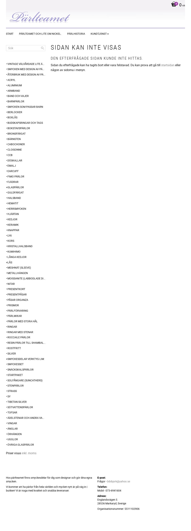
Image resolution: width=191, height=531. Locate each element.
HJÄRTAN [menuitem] (13, 214)
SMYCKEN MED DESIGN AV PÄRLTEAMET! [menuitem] (26, 69)
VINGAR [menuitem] (12, 423)
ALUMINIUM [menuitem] (14, 85)
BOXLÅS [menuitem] (12, 117)
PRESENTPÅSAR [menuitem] (17, 294)
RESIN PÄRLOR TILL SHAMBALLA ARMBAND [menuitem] (26, 342)
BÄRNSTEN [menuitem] (14, 139)
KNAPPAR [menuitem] (13, 230)
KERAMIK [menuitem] (13, 224)
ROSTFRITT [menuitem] (14, 348)
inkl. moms (29, 453)
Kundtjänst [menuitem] (99, 33)
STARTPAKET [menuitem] (15, 375)
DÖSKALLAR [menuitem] (14, 160)
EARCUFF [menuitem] (13, 171)
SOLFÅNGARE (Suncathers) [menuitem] (25, 380)
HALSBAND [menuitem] (14, 198)
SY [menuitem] (8, 396)
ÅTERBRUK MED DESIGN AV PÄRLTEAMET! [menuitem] (26, 74)
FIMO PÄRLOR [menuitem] (15, 176)
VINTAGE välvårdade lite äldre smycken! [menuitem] (26, 64)
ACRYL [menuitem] (11, 80)
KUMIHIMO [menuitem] (14, 251)
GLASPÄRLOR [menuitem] (15, 187)
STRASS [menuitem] (12, 391)
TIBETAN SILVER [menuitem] (17, 402)
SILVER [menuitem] (11, 353)
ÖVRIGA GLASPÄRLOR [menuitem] (20, 444)
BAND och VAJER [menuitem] (18, 96)
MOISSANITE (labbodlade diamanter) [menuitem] (26, 278)
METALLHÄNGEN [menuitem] (17, 273)
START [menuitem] (9, 33)
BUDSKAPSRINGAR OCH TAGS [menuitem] (25, 123)
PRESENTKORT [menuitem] (16, 289)
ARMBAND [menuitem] (13, 90)
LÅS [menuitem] (9, 262)
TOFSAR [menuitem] (12, 412)
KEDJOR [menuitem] (12, 219)
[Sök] (42, 48)
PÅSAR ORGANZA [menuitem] (17, 300)
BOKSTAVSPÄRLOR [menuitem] (18, 128)
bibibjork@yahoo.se (118, 481)
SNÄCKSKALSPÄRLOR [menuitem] (20, 369)
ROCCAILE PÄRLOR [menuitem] (18, 337)
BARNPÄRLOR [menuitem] (15, 101)
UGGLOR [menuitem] (12, 439)
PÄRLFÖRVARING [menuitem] (17, 310)
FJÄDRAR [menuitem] (12, 182)
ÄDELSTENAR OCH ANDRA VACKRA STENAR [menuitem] (26, 418)
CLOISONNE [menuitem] (14, 149)
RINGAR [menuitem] (12, 326)
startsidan (167, 65)
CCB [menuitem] (9, 155)
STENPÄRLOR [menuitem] (15, 385)
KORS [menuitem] (10, 240)
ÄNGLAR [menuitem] (12, 428)
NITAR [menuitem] (11, 284)
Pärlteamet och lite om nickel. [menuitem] (40, 33)
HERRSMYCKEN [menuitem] (16, 208)
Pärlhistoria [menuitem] (76, 33)
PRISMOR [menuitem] (13, 305)
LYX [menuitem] (9, 235)
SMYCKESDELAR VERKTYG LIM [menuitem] (25, 359)
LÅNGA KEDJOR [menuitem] (16, 257)
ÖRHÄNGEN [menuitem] (14, 434)
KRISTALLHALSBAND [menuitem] (19, 246)
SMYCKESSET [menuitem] (15, 364)
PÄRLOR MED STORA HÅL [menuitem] (22, 321)
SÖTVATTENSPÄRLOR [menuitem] (20, 407)
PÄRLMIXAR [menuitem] (14, 316)
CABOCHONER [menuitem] (16, 144)
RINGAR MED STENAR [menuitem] (20, 332)
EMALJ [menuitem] (11, 165)
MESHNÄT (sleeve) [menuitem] (19, 267)
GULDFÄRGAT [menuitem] (15, 192)
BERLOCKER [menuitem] (14, 112)
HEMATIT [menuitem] (12, 203)
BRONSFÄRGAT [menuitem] (16, 133)
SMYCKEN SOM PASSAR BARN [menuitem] (25, 106)
